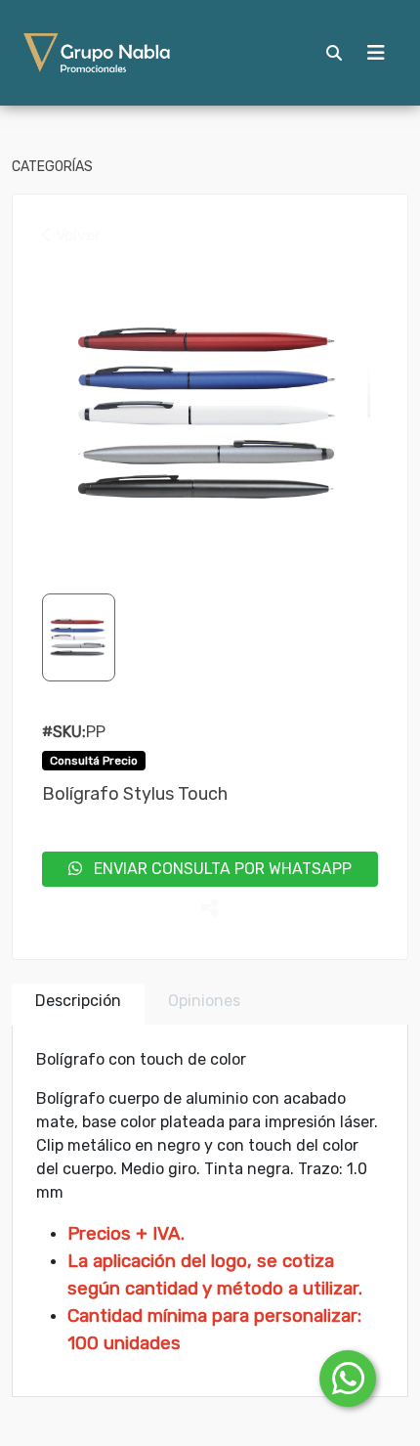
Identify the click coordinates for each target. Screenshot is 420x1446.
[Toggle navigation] (376, 52)
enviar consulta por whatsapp (217, 868)
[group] (210, 413)
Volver (76, 235)
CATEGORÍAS (52, 166)
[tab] (78, 1005)
